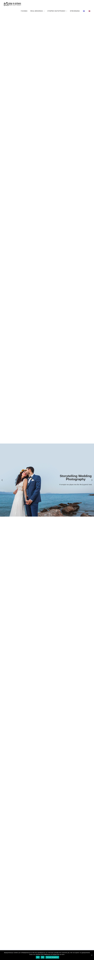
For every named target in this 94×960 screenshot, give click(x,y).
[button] (2, 480)
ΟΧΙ (43, 957)
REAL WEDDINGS (36, 11)
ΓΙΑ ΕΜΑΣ (24, 11)
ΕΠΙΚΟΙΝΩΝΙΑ (75, 11)
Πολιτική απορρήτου (52, 957)
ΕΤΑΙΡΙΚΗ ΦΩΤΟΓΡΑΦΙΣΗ (56, 11)
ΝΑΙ (38, 957)
